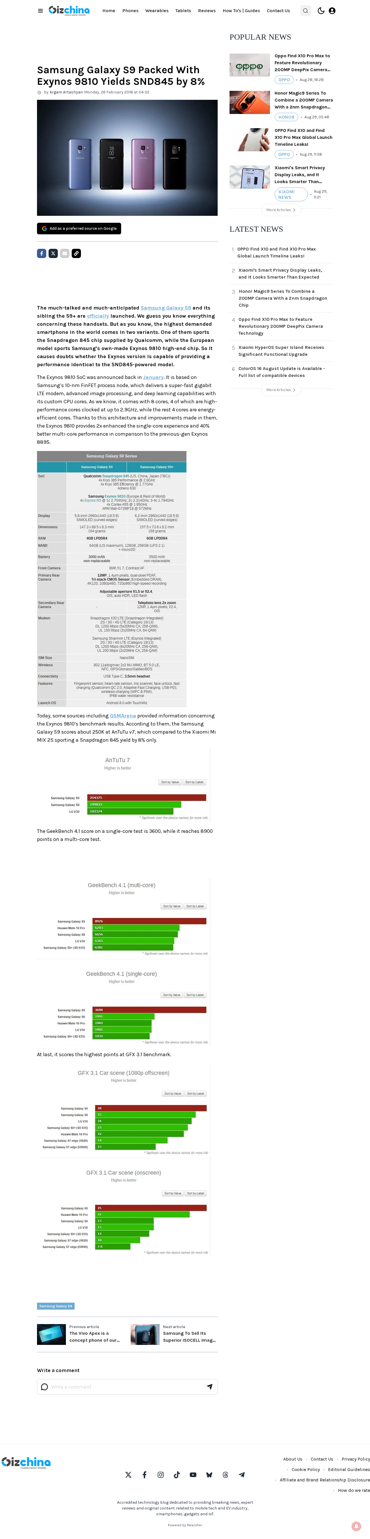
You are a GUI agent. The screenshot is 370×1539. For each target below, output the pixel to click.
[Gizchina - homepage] (69, 11)
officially (98, 316)
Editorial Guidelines (349, 1469)
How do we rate (354, 1490)
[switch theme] (321, 11)
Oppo (284, 79)
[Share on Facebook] (41, 253)
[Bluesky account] (209, 1474)
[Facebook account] (144, 1474)
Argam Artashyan (66, 92)
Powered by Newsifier (185, 1525)
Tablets (183, 10)
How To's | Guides (241, 10)
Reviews (207, 10)
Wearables (157, 10)
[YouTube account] (193, 1474)
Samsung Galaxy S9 (166, 308)
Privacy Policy (356, 1459)
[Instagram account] (160, 1474)
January (153, 377)
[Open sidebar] (40, 10)
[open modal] (332, 10)
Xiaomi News (286, 194)
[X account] (128, 1474)
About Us (292, 1459)
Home (108, 10)
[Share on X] (53, 253)
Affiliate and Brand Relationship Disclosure (325, 1480)
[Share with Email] (64, 253)
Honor (286, 117)
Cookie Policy (306, 1469)
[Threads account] (225, 1474)
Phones (130, 10)
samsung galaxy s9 (55, 1306)
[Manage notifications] (356, 1526)
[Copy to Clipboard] (76, 253)
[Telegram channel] (241, 1474)
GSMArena (123, 716)
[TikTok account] (176, 1474)
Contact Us (278, 10)
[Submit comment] (210, 1387)
